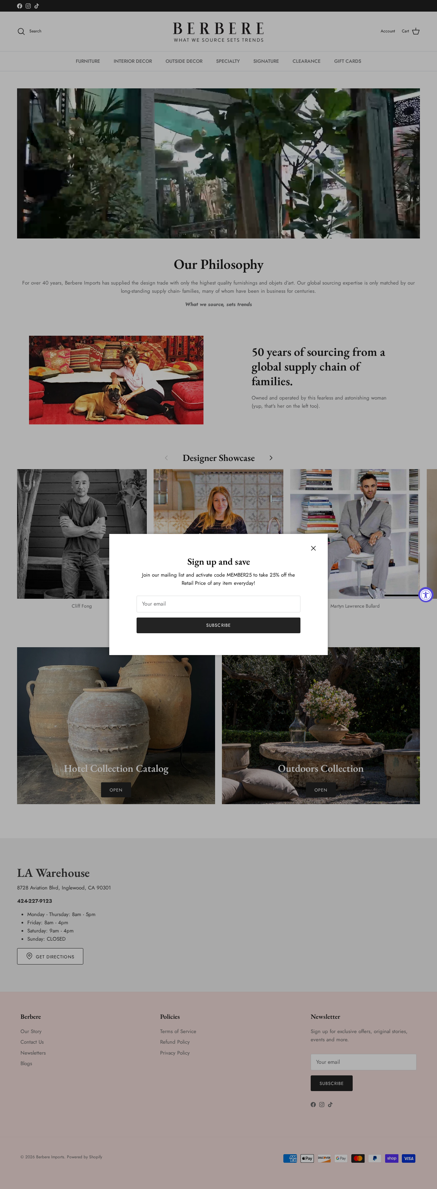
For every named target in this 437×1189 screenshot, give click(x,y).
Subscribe (218, 625)
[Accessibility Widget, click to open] (426, 594)
